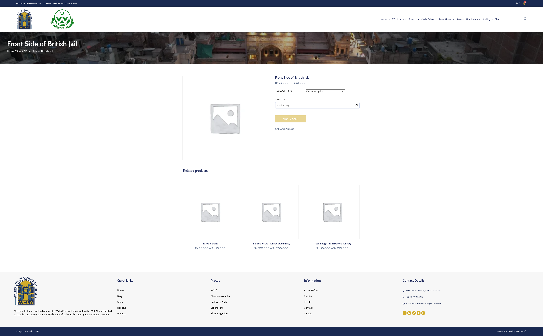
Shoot (19, 51)
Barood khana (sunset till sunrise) (271, 243)
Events (307, 302)
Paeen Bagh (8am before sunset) (332, 243)
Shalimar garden (219, 313)
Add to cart (290, 119)
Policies (308, 296)
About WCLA (311, 290)
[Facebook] (409, 313)
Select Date (285, 99)
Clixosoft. (522, 331)
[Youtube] (419, 313)
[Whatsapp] (405, 313)
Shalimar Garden (44, 3)
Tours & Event (445, 19)
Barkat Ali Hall (58, 3)
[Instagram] (423, 313)
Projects (121, 313)
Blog (119, 296)
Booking (121, 307)
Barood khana (210, 243)
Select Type (284, 91)
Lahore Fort (20, 3)
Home (10, 51)
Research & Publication (467, 19)
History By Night (71, 3)
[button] (385, 19)
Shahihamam (31, 3)
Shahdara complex (220, 296)
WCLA (214, 290)
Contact (308, 307)
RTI (393, 19)
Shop (120, 302)
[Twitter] (414, 313)
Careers (308, 313)
